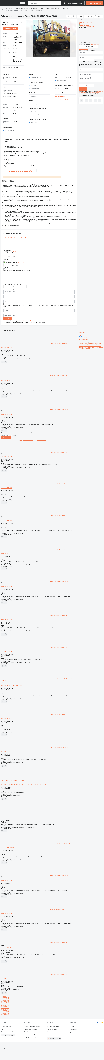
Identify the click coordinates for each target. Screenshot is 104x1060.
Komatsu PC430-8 (6, 619)
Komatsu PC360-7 (6, 751)
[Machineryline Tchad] (9, 3)
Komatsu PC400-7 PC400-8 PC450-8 (12, 685)
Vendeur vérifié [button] (7, 250)
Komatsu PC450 (6, 978)
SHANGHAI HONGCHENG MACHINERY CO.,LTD (16, 237)
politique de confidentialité (28, 321)
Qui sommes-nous (6, 1026)
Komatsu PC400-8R (7, 380)
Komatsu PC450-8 (6, 488)
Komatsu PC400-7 (6, 521)
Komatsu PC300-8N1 (7, 848)
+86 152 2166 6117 (23, 262)
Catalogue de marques (30, 1037)
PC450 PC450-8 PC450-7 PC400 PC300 (17, 38)
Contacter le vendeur (10, 28)
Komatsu (15, 33)
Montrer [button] (15, 262)
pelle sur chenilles (17, 42)
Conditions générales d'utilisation (32, 1026)
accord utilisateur (44, 321)
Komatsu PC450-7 (6, 554)
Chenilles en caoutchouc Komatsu (92, 346)
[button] (68, 16)
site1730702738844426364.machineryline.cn (15, 254)
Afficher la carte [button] (32, 283)
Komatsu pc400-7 (6, 347)
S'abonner (6, 437)
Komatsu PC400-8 (6, 587)
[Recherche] (30, 3)
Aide (2, 1029)
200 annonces (12, 251)
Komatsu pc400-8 (6, 816)
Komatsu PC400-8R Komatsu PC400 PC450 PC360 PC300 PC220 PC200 (23, 784)
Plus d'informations (83, 49)
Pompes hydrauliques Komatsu (87, 343)
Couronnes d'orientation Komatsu (87, 347)
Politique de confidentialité (30, 1029)
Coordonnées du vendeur (7, 1032)
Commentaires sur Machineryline (32, 1034)
